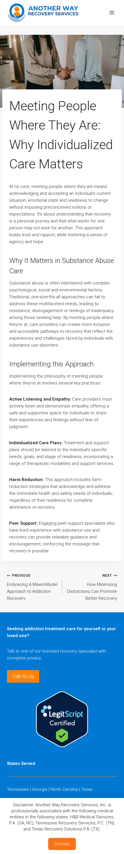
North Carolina (64, 789)
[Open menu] (111, 12)
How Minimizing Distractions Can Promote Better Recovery (92, 587)
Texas (87, 789)
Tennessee (18, 789)
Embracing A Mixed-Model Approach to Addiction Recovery (32, 587)
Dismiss (62, 844)
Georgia (39, 789)
